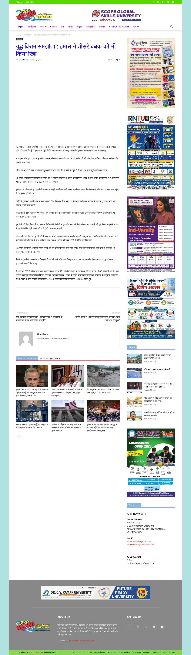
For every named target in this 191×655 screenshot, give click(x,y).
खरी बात (102, 26)
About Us (76, 652)
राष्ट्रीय (20, 26)
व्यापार (70, 26)
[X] (168, 2)
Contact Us (87, 652)
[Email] (46, 67)
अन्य (134, 26)
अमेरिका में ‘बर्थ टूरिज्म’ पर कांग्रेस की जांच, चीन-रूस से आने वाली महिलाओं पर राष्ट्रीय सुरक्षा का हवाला (66, 427)
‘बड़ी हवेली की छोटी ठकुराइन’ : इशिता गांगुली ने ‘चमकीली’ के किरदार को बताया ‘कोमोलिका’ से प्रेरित (39, 319)
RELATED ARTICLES (27, 358)
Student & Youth (119, 26)
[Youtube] (173, 2)
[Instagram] (158, 2)
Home (18, 35)
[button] (171, 27)
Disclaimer (111, 652)
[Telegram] (39, 67)
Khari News (23, 60)
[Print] (53, 67)
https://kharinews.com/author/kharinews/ (53, 338)
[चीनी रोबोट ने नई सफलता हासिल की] (134, 373)
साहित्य (79, 26)
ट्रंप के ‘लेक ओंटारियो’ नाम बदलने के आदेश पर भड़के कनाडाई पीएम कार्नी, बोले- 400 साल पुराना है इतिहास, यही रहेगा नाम (32, 393)
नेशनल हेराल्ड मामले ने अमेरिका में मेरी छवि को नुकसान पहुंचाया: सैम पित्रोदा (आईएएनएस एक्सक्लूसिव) (66, 393)
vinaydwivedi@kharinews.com (140, 544)
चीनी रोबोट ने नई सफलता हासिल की (157, 369)
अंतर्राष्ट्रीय (32, 26)
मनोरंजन (53, 26)
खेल (62, 26)
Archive (172, 652)
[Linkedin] (163, 2)
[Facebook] (153, 2)
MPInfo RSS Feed (160, 652)
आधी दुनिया (90, 26)
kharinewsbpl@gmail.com (139, 541)
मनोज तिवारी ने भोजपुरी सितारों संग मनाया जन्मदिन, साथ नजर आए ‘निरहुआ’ (98, 319)
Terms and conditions (141, 652)
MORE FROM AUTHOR (50, 358)
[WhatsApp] (33, 67)
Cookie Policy (99, 652)
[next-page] (22, 436)
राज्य (42, 26)
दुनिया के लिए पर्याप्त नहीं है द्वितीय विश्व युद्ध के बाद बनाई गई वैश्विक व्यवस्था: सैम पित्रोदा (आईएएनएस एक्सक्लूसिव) (102, 427)
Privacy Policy (124, 652)
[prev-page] (18, 436)
